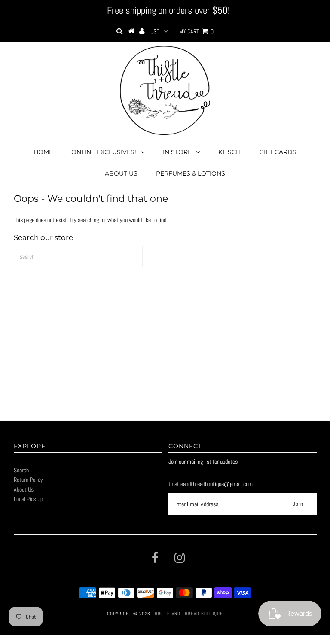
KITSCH (229, 152)
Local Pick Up (28, 499)
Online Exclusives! (103, 152)
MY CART (196, 31)
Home (43, 152)
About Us (121, 173)
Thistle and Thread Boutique (187, 614)
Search (21, 470)
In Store (177, 152)
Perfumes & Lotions (190, 173)
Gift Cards (277, 152)
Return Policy (28, 479)
